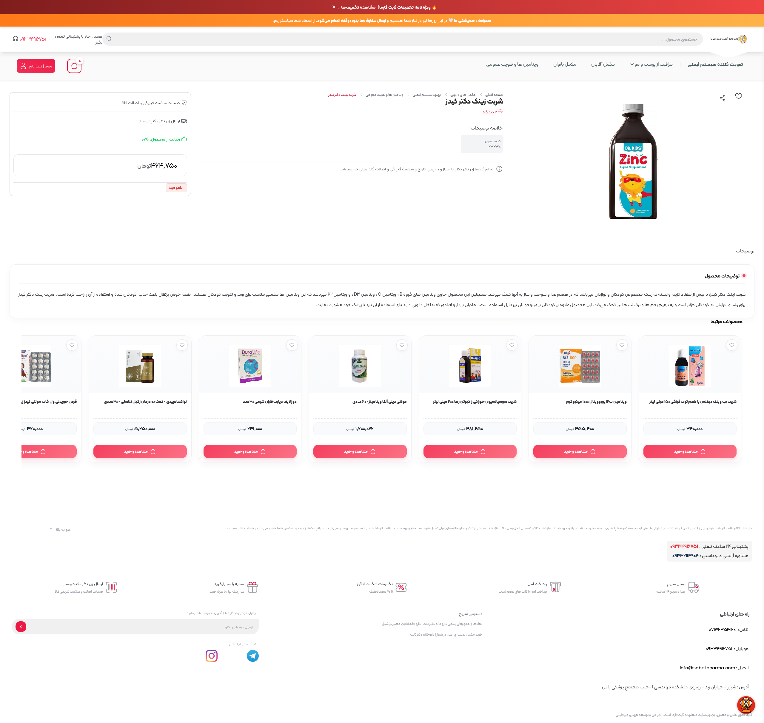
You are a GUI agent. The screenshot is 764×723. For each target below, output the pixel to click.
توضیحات (745, 251)
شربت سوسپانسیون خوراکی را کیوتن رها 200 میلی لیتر (475, 401)
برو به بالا (63, 529)
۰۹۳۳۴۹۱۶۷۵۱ (33, 39)
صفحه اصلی (494, 94)
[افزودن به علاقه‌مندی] (731, 345)
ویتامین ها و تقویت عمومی (384, 94)
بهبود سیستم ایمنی (427, 94)
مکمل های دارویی (463, 94)
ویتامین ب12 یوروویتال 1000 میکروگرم (596, 401)
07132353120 (722, 629)
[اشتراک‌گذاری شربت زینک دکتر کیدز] (723, 98)
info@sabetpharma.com (707, 668)
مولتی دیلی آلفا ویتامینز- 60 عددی (379, 401)
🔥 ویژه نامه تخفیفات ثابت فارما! (386, 7)
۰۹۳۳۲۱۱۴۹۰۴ (685, 555)
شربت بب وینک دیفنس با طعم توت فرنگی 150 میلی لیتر (693, 401)
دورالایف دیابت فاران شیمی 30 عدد (270, 401)
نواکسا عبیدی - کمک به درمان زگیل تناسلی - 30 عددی (145, 401)
